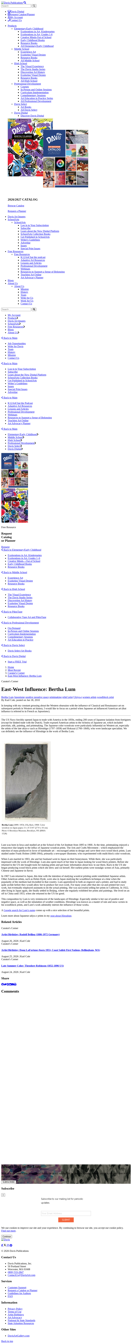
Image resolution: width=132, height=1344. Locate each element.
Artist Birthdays (16, 1314)
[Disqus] (66, 1037)
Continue (7, 1236)
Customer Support (17, 1287)
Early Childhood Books (33, 40)
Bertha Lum (7, 697)
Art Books (26, 107)
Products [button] (12, 25)
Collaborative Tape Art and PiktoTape (27, 617)
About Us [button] (13, 283)
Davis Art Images (16, 216)
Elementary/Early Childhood (28, 28)
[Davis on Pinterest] (11, 1245)
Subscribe (26, 228)
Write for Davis (15, 346)
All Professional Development (36, 101)
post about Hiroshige (60, 915)
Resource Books (29, 43)
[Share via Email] (12, 984)
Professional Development (27, 83)
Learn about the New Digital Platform (40, 231)
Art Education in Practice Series (37, 98)
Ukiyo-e (77, 697)
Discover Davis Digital (32, 115)
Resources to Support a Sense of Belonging (43, 271)
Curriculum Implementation (35, 92)
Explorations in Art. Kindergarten (25, 555)
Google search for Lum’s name (19, 910)
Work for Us (27, 300)
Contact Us (16, 20)
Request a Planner (17, 211)
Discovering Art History (33, 72)
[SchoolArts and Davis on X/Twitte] (5, 1245)
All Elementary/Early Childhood (37, 46)
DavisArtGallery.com (18, 1335)
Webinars (25, 268)
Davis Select (20, 104)
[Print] (15, 984)
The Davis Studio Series (33, 69)
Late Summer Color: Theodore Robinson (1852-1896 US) (32, 965)
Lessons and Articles (31, 263)
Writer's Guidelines (30, 239)
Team (23, 295)
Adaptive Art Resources (33, 260)
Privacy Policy (15, 1308)
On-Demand (14, 628)
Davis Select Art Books (20, 650)
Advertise (25, 242)
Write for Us (27, 297)
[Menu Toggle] (25, 2)
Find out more (8, 1230)
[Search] (34, 309)
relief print (67, 697)
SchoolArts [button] (13, 219)
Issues (24, 245)
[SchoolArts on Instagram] (8, 1245)
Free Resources (22, 254)
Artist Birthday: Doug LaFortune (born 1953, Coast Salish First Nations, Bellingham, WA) (50, 950)
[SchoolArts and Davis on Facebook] (2, 1245)
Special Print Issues (30, 248)
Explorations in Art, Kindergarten (38, 31)
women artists (89, 697)
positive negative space (37, 697)
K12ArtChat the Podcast (20, 403)
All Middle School (30, 60)
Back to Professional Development (21, 622)
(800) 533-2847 (16, 1272)
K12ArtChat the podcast (33, 257)
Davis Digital (17, 11)
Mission (25, 289)
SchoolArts (20, 222)
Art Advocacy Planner (32, 277)
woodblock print (105, 697)
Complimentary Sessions (33, 95)
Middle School (21, 49)
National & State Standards (21, 1320)
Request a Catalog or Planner (22, 1290)
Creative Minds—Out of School (24, 561)
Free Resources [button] (15, 251)
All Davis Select (29, 109)
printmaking (55, 697)
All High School (29, 80)
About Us (19, 286)
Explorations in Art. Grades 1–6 (24, 558)
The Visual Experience (32, 66)
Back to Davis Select (14, 645)
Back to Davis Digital (14, 656)
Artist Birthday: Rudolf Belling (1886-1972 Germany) (30, 934)
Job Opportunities (17, 343)
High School (20, 63)
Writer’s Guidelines (17, 383)
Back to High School (14, 589)
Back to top (7, 1341)
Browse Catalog (16, 205)
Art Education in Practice (20, 639)
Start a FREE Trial (17, 661)
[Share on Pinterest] (7, 984)
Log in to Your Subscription (35, 225)
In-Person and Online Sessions (36, 89)
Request (5, 547)
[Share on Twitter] (5, 984)
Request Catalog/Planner (22, 14)
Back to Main (10, 338)
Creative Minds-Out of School (36, 37)
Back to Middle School (15, 572)
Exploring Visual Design (33, 54)
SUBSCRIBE (9, 1182)
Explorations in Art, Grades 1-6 (36, 34)
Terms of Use (14, 1311)
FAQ (10, 1296)
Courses (25, 86)
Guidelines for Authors (19, 1293)
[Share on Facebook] (2, 984)
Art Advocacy (15, 1317)
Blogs (11, 280)
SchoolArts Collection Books (35, 234)
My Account (16, 17)
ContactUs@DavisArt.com (21, 1275)
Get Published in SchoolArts (35, 237)
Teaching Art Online (31, 274)
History (24, 292)
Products (12, 318)
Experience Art (28, 51)
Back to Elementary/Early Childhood (22, 549)
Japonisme (19, 697)
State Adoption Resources (21, 1323)
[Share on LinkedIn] (10, 984)
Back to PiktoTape (12, 611)
